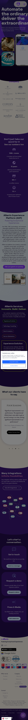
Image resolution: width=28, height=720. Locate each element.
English (6, 718)
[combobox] (6, 718)
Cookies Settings (14, 365)
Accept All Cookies (14, 361)
